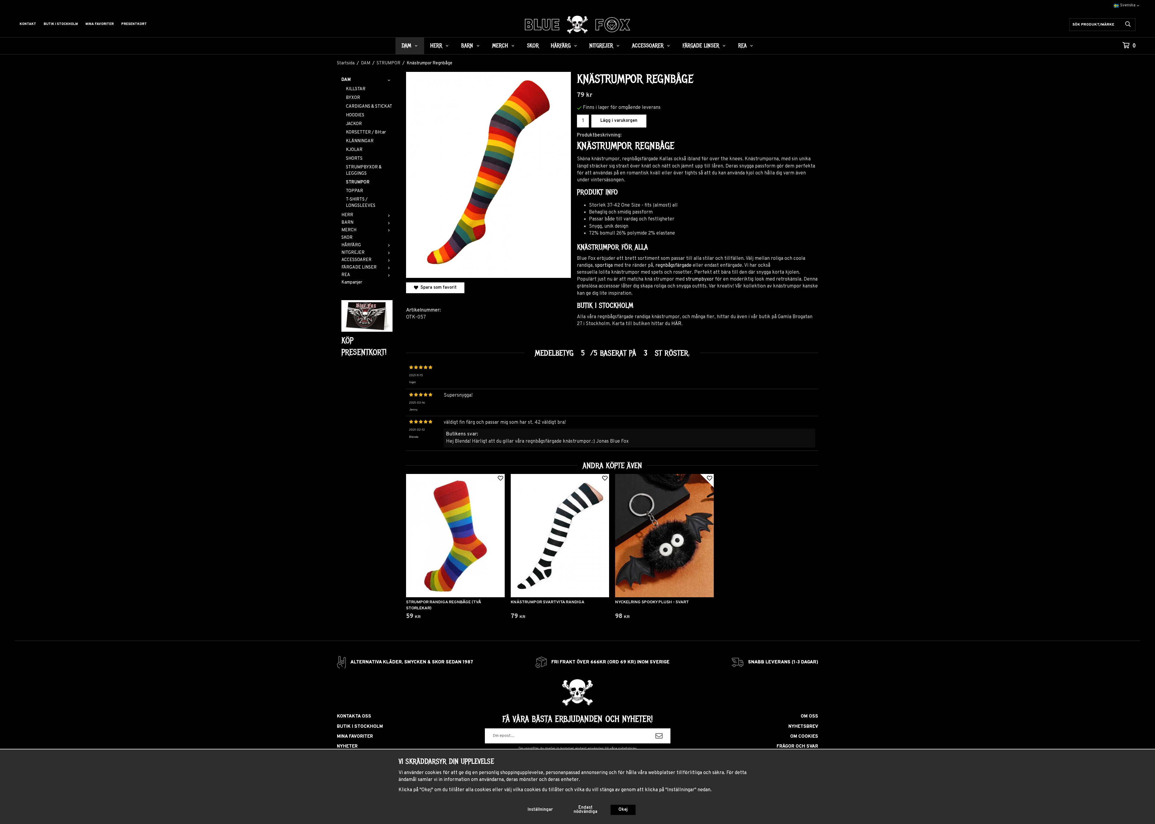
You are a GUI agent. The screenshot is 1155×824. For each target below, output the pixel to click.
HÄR (676, 324)
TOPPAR (354, 191)
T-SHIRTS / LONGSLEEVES (360, 203)
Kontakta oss (354, 716)
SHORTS (354, 158)
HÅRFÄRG (561, 45)
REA (742, 45)
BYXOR (353, 98)
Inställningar (540, 810)
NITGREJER (601, 45)
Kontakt (28, 24)
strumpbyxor (700, 279)
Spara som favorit (437, 288)
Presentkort (134, 24)
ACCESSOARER (648, 45)
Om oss (809, 716)
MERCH (500, 45)
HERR (436, 45)
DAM (406, 45)
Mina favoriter (99, 24)
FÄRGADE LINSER (700, 45)
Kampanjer (351, 282)
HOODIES (355, 115)
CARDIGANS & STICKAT (369, 106)
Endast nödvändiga (585, 810)
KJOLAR (354, 150)
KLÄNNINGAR (360, 141)
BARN (467, 45)
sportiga (604, 266)
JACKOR (354, 124)
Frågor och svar (797, 746)
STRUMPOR (358, 182)
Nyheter (347, 746)
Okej (623, 810)
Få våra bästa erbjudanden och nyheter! (577, 719)
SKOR (533, 45)
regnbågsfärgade (673, 266)
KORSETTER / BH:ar (366, 132)
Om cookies (804, 736)
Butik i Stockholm (61, 24)
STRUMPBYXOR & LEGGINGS (364, 170)
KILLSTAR (355, 89)
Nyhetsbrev (803, 727)
